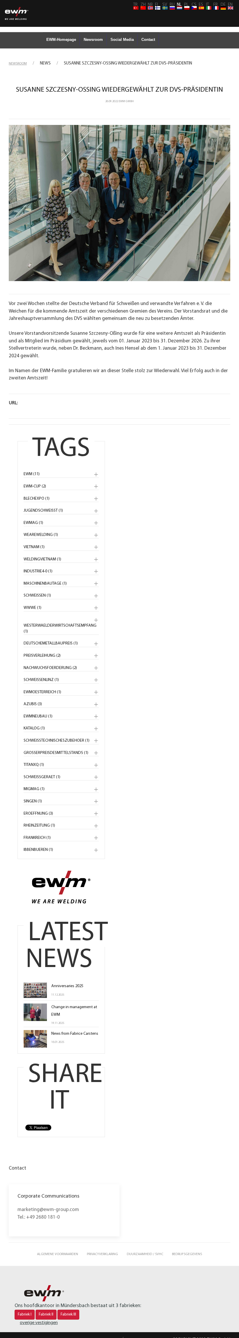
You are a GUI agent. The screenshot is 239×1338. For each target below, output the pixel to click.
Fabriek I (24, 1314)
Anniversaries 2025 (67, 986)
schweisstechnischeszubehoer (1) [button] (56, 740)
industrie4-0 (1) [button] (38, 571)
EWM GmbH (126, 101)
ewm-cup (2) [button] (35, 486)
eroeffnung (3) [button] (38, 813)
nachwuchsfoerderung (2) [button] (50, 668)
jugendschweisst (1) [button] (43, 510)
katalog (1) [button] (34, 728)
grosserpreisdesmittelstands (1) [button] (56, 753)
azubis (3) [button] (33, 704)
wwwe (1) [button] (32, 608)
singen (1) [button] (33, 801)
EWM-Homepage (61, 39)
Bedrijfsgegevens (187, 1254)
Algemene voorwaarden (57, 1254)
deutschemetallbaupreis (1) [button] (51, 643)
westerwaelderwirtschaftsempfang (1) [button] (60, 628)
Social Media (122, 39)
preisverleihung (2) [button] (42, 656)
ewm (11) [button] (32, 474)
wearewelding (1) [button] (41, 535)
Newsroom (93, 39)
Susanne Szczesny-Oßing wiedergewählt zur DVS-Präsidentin (119, 89)
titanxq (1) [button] (34, 765)
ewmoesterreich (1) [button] (42, 692)
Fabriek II (46, 1314)
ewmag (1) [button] (33, 523)
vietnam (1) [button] (34, 547)
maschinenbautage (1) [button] (45, 583)
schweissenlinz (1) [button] (41, 680)
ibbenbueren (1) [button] (38, 850)
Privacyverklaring (102, 1254)
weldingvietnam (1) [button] (42, 559)
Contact (148, 39)
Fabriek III (68, 1314)
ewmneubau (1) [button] (38, 716)
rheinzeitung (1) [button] (39, 825)
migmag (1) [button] (34, 789)
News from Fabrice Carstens (74, 1034)
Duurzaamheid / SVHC (145, 1254)
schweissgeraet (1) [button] (42, 777)
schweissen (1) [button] (37, 595)
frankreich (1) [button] (37, 838)
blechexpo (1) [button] (37, 498)
